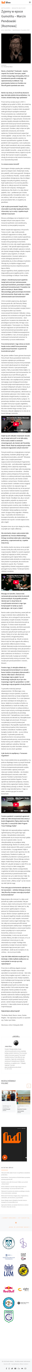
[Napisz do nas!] (25, 1368)
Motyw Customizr (24, 1364)
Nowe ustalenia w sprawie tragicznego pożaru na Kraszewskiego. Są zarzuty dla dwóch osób (13, 1187)
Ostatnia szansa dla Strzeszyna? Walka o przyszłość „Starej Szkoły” (14, 1183)
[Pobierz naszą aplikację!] (22, 1368)
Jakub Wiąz (8, 30)
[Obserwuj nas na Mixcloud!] (19, 1368)
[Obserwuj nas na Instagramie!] (9, 1368)
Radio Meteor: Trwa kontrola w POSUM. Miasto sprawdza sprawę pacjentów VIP (15, 1178)
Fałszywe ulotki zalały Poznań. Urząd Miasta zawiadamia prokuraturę (15, 1173)
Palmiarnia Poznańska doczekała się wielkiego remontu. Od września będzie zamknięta (15, 1192)
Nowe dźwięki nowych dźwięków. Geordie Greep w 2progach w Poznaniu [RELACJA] (14, 1201)
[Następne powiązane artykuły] (29, 1086)
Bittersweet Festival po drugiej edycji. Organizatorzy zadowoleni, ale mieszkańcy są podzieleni (14, 1196)
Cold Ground (6, 1109)
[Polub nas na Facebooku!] (6, 1368)
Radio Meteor (10, 1361)
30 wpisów (8, 1069)
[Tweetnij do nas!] (12, 1368)
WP (9, 1364)
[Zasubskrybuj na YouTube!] (15, 1368)
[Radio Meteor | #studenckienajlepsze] (6, 2)
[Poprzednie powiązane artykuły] (25, 1086)
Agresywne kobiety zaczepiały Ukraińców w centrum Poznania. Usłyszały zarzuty (14, 1206)
